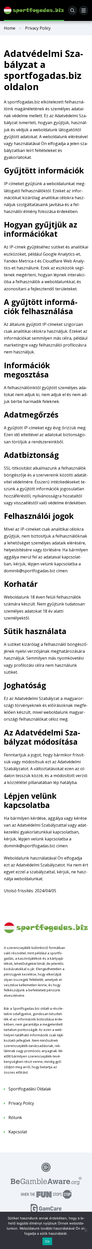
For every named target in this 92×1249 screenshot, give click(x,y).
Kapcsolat (17, 1132)
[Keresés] (72, 10)
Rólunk (15, 1117)
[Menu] (83, 10)
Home (9, 28)
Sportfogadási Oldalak (29, 1089)
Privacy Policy (21, 1103)
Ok (47, 1241)
